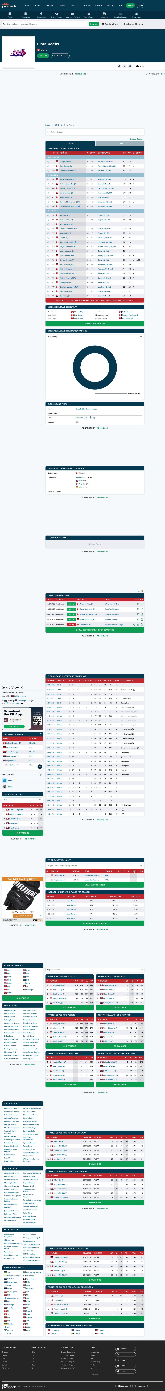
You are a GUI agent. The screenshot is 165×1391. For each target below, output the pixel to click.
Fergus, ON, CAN (104, 215)
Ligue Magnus (31, 1279)
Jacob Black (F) (85, 624)
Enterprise (94, 1374)
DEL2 (31, 760)
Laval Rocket (9, 1161)
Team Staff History (95, 323)
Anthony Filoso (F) (86, 604)
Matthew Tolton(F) (67, 291)
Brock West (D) (108, 1023)
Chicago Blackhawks (11, 1026)
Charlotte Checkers (11, 1121)
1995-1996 (50, 801)
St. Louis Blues (28, 1036)
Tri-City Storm (28, 1251)
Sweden (5, 1352)
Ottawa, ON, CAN (104, 278)
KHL (30, 756)
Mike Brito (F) (58, 1141)
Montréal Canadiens (11, 1055)
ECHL (9, 977)
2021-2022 (50, 703)
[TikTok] (21, 687)
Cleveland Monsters (11, 1128)
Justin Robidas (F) (12, 747)
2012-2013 (50, 738)
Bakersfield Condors (11, 1112)
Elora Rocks (80, 477)
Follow (43, 56)
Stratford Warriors (112, 609)
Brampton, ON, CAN (105, 161)
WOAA (59, 707)
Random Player (112, 24)
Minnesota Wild (10, 1052)
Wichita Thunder (29, 1219)
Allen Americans (10, 1176)
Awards (98, 5)
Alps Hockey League (33, 1272)
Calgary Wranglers (11, 1118)
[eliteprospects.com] (9, 5)
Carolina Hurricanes (11, 1023)
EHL (8, 1295)
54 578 (141, 66)
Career (93, 1378)
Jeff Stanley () (108, 1041)
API (92, 1368)
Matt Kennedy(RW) (67, 255)
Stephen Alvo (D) (60, 880)
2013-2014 (50, 734)
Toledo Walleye (28, 1203)
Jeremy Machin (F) (59, 985)
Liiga (28, 983)
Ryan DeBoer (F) (59, 1079)
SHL (27, 980)
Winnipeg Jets (28, 1058)
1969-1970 (50, 814)
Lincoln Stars (9, 1258)
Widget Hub (95, 1352)
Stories (87, 5)
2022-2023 (50, 698)
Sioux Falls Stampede (31, 1247)
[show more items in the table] (40, 766)
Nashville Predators (11, 1058)
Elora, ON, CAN (103, 251)
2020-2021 (50, 707)
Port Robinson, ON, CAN (107, 166)
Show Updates (60, 56)
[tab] (70, 143)
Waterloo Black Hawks (31, 1257)
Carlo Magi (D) (59, 1300)
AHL (30, 747)
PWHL (28, 1330)
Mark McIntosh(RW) (67, 273)
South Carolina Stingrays (28, 1196)
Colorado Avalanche (11, 1029)
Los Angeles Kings (11, 1049)
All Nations (6, 1368)
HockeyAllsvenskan (14, 1275)
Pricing (110, 5)
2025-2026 (50, 685)
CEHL (28, 1285)
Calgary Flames (9, 1020)
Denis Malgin (14, 819)
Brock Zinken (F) (109, 998)
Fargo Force (8, 1252)
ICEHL (9, 1333)
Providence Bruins (30, 1121)
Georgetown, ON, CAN (106, 188)
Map (93, 418)
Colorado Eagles (10, 1136)
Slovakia (32, 743)
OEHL (44, 50)
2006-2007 (50, 765)
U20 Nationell (12, 1279)
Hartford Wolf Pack (11, 1146)
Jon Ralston (78, 318)
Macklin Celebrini (16, 814)
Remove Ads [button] (80, 74)
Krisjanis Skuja (20, 696)
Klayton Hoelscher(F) (68, 247)
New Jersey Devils (29, 1010)
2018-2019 (50, 716)
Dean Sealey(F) (65, 282)
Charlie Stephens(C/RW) (69, 287)
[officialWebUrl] (119, 66)
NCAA (9, 983)
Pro (120, 5)
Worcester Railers (29, 1223)
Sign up (130, 5)
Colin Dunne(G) (66, 166)
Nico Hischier (14, 828)
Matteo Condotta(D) (67, 188)
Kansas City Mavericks (12, 1217)
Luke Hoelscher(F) (67, 251)
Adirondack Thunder (11, 1173)
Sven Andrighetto (16, 810)
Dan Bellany (78, 315)
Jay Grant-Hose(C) (66, 242)
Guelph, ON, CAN (104, 228)
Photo (93, 1365)
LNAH (28, 1314)
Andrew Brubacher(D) (68, 184)
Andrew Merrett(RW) (68, 278)
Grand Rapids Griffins (12, 1140)
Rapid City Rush (29, 1183)
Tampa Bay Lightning (31, 1039)
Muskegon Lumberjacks (32, 1238)
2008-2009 (50, 757)
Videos (61, 5)
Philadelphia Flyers (30, 1023)
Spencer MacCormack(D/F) (70, 202)
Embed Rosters (136, 139)
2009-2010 (50, 752)
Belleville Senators (11, 1115)
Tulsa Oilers (27, 1213)
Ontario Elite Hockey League (86, 409)
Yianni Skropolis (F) (110, 1028)
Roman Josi (13, 823)
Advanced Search (134, 24)
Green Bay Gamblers (11, 1255)
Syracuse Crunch (29, 1143)
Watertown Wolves (112, 604)
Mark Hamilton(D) (66, 193)
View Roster (71, 901)
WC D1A (10, 1330)
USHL (28, 970)
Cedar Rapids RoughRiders (9, 1235)
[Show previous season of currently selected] (48, 132)
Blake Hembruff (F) (87, 619)
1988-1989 (50, 809)
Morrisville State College (114, 624)
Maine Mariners (10, 1220)
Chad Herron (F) (58, 994)
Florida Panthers (10, 1046)
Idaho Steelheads (10, 1204)
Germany (5, 1365)
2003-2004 (50, 779)
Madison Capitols (29, 1234)
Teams (37, 5)
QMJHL (9, 993)
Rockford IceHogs (29, 1128)
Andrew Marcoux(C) (67, 269)
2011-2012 (50, 743)
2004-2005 (50, 774)
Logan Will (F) (11, 760)
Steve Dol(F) (64, 238)
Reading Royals (28, 1186)
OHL (8, 989)
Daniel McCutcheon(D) (68, 206)
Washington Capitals (31, 1055)
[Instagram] (12, 687)
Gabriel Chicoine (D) (13, 743)
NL (27, 986)
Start (47, 125)
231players (55, 1330)
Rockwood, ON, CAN (105, 269)
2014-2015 (50, 729)
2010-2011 (50, 748)
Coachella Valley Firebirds (10, 1132)
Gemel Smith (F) (12, 752)
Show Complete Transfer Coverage (95, 630)
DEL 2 (9, 1321)
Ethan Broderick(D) (67, 179)
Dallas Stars (8, 1036)
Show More (22, 833)
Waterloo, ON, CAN (105, 202)
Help (92, 1358)
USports (29, 1317)
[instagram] (130, 66)
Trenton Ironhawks (30, 1206)
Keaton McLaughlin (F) (88, 614)
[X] (8, 687)
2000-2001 (50, 792)
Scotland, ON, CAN (105, 238)
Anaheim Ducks (10, 1010)
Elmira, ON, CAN (104, 184)
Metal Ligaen (12, 1292)
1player (53, 1333)
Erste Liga (30, 1288)
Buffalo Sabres (9, 1017)
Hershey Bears (9, 1155)
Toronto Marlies (29, 1149)
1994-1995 (50, 805)
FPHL (107, 875)
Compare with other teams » (123, 300)
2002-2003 (50, 783)
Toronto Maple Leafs (30, 1042)
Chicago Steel (9, 1240)
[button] (136, 15)
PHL (27, 1292)
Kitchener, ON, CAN (105, 206)
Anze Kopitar (23, 700)
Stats (27, 5)
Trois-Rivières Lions (30, 1210)
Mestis (9, 1288)
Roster (70, 143)
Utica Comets (28, 1156)
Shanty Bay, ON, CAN (105, 255)
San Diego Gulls (29, 1131)
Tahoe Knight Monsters (32, 1200)
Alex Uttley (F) (58, 1003)
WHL (9, 986)
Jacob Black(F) (65, 215)
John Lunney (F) (58, 989)
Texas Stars (27, 1146)
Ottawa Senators (29, 1020)
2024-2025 (50, 689)
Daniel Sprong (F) (12, 756)
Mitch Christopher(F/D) (68, 228)
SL (8, 1314)
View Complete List (95, 885)
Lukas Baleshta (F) (110, 1062)
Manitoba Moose (29, 1112)
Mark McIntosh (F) (110, 1079)
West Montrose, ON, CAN (107, 247)
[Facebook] (3, 687)
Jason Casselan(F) (66, 224)
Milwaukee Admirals (30, 1115)
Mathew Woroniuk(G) (68, 170)
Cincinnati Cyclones (11, 1186)
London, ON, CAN (104, 287)
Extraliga (29, 989)
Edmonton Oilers (10, 1042)
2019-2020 (50, 712)
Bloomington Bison (11, 1183)
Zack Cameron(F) (66, 220)
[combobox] (50, 24)
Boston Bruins (9, 1013)
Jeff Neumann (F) (109, 1071)
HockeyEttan (12, 1282)
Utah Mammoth (29, 1046)
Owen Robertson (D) (87, 609)
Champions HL (12, 1298)
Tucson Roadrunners (31, 1152)
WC (8, 1327)
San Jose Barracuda (30, 1134)
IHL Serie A (30, 1275)
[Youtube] (17, 687)
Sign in (140, 5)
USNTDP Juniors (29, 1254)
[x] (124, 66)
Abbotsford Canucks (11, 1108)
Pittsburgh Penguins (30, 1026)
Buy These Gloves (21, 915)
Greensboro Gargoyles (12, 1196)
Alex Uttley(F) (65, 296)
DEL (8, 1317)
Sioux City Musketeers (31, 1244)
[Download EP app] (22, 718)
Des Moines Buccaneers (13, 1243)
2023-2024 (50, 694)
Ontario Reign (28, 1118)
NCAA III (29, 1311)
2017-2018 (50, 720)
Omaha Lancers (29, 1241)
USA (3, 1358)
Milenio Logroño (111, 619)
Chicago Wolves (10, 1124)
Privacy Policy (95, 1362)
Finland (4, 1362)
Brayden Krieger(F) (67, 260)
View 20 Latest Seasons (95, 923)
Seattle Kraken (28, 1033)
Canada (4, 1355)
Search (93, 24)
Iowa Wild (7, 1158)
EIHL (28, 1282)
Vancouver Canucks (30, 1049)
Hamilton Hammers (11, 1143)
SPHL (9, 980)
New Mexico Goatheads (32, 1173)
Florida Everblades (11, 1189)
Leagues (49, 5)
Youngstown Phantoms (32, 1260)
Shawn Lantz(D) (66, 197)
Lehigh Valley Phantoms (32, 1108)
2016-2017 (50, 725)
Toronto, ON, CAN (104, 170)
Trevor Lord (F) (59, 875)
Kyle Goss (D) (108, 1037)
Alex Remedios (127, 318)
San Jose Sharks (29, 1029)
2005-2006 (50, 770)
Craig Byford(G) (65, 161)
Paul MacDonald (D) (61, 1304)
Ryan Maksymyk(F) (67, 264)
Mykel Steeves (127, 312)
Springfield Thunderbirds (28, 1138)
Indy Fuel (7, 1207)
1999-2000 (50, 796)
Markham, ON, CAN (105, 193)
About (93, 1355)
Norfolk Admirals (29, 1176)
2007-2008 (50, 761)
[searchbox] (50, 24)
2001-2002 (50, 787)
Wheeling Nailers (29, 1216)
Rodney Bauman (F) (60, 998)
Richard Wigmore (80, 312)
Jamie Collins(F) (65, 233)
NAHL (28, 973)
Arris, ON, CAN (103, 197)
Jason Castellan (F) (110, 1066)
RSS (92, 1371)
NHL (8, 970)
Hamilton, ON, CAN (105, 242)
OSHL (59, 689)
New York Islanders (30, 1013)
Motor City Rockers (92, 880)
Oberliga (10, 1324)
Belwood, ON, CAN (104, 179)
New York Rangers (30, 1017)
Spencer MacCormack (130, 315)
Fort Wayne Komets (11, 1192)
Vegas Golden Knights (31, 1052)
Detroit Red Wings (11, 1039)
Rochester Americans (31, 1124)
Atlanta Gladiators (11, 1179)
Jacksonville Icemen (11, 1211)
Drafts (72, 5)
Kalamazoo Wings (10, 1214)
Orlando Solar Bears (30, 1179)
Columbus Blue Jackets (12, 1033)
